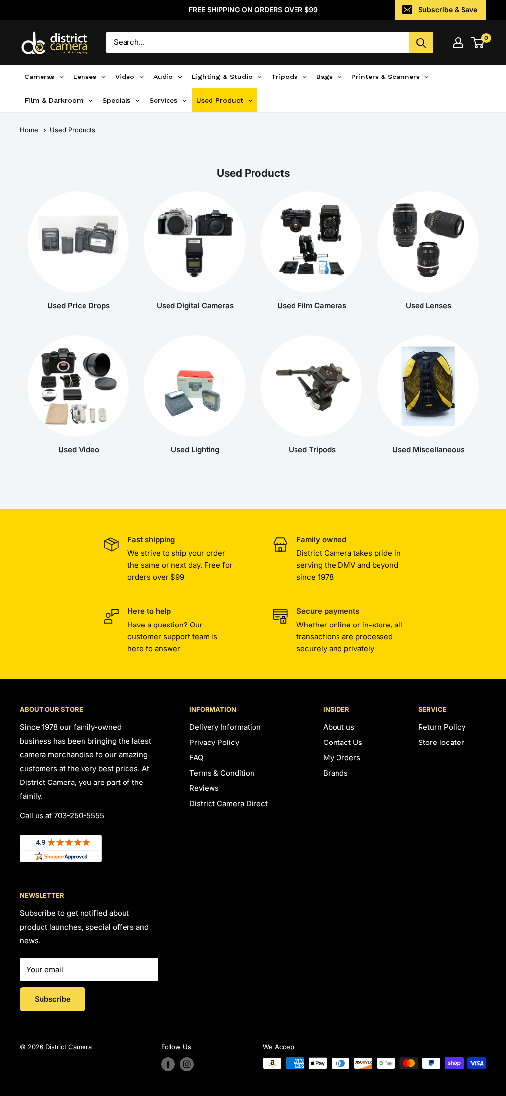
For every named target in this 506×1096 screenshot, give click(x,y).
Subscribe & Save (447, 9)
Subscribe (53, 999)
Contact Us (342, 742)
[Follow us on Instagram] (187, 1064)
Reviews (204, 788)
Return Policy (441, 727)
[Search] (421, 42)
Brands (335, 773)
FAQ (196, 757)
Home (29, 130)
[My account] (458, 42)
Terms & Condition (221, 773)
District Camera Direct (228, 803)
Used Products (72, 130)
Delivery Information (225, 727)
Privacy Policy (214, 742)
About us (338, 727)
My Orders (341, 757)
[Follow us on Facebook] (168, 1064)
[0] (478, 42)
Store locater (441, 742)
